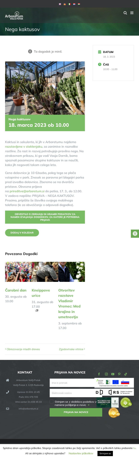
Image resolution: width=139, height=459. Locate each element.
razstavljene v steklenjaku (23, 146)
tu (134, 448)
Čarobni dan (15, 290)
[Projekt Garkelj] (114, 380)
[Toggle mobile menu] (132, 13)
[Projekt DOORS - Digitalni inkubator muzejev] (114, 390)
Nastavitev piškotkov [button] (81, 453)
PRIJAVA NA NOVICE (76, 412)
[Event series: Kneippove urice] (37, 311)
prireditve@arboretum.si (27, 191)
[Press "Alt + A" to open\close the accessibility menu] (135, 234)
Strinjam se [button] (105, 453)
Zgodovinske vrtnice (71, 349)
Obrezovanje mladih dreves (23, 349)
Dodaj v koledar (22, 232)
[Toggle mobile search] (125, 13)
